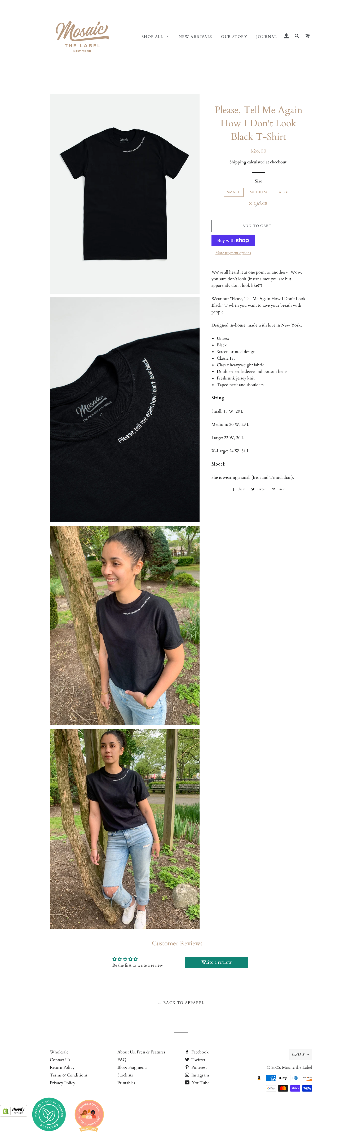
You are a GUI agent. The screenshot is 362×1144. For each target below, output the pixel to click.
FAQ (121, 1060)
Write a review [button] (216, 962)
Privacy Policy (62, 1083)
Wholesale (59, 1052)
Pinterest (198, 1067)
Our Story (234, 36)
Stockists (125, 1075)
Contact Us (60, 1060)
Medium (258, 192)
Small (234, 192)
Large (283, 192)
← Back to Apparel (181, 1002)
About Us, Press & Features (141, 1052)
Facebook (199, 1052)
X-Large (258, 203)
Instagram (199, 1075)
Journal (266, 36)
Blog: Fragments (132, 1067)
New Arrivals (195, 36)
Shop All (153, 36)
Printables (126, 1083)
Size (258, 181)
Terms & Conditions (68, 1075)
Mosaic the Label (297, 1067)
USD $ (298, 1054)
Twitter (197, 1060)
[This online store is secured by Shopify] (13, 1115)
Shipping (237, 162)
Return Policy (62, 1067)
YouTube (200, 1083)
